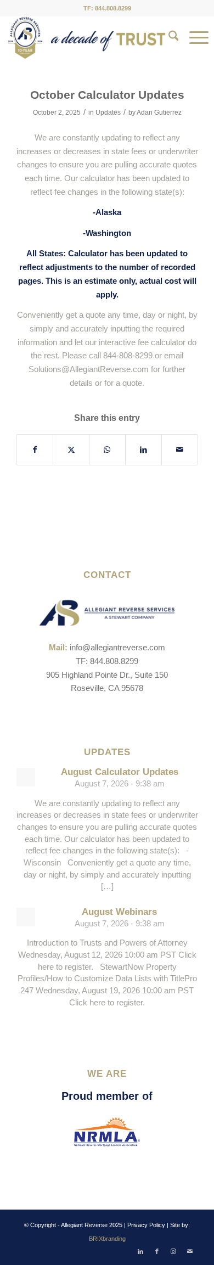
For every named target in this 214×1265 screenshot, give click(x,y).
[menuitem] (168, 38)
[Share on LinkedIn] (143, 450)
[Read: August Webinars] (26, 917)
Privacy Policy (146, 1225)
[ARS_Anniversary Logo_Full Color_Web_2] (86, 38)
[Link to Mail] (190, 1251)
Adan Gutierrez (159, 112)
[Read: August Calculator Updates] (26, 777)
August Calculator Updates (119, 772)
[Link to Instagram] (173, 1251)
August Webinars (119, 912)
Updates (108, 112)
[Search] (168, 38)
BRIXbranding (107, 1238)
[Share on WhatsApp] (107, 450)
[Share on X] (71, 450)
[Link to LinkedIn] (140, 1251)
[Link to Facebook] (157, 1251)
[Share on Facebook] (34, 450)
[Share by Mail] (180, 450)
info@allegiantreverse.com (117, 647)
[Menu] (193, 38)
